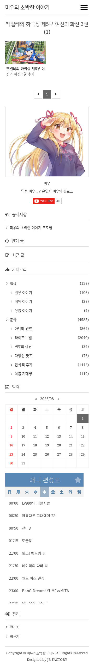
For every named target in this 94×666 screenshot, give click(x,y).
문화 (12, 319)
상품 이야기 (22, 310)
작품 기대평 (22, 373)
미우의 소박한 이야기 (27, 7)
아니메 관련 (22, 328)
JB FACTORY (57, 659)
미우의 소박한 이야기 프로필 (31, 227)
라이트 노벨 (22, 337)
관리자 (15, 627)
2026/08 (47, 398)
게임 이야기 (22, 301)
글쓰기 (14, 636)
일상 (12, 283)
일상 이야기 (22, 292)
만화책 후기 (22, 364)
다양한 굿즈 (22, 355)
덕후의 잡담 (22, 346)
